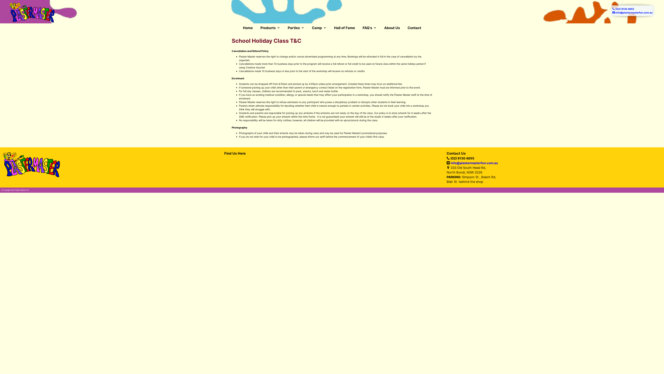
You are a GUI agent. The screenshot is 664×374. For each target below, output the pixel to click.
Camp (317, 28)
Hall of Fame (344, 28)
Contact (414, 28)
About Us (392, 28)
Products (268, 28)
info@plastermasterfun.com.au (474, 163)
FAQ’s (367, 28)
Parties (294, 28)
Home (248, 28)
